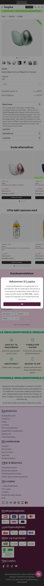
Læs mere (22, 299)
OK (22, 304)
